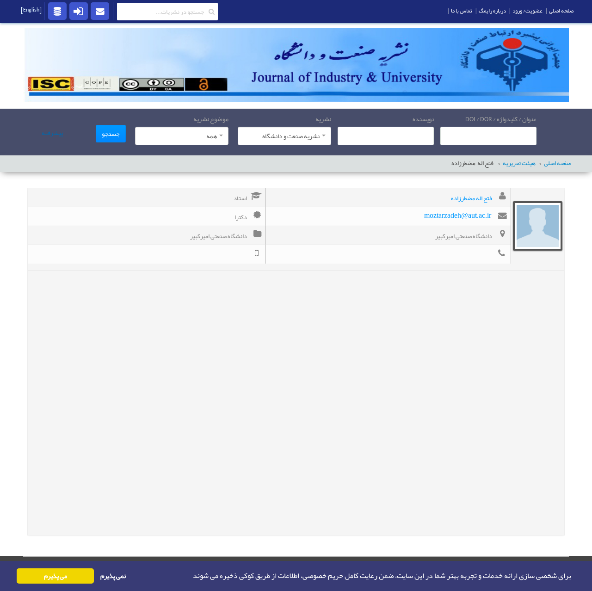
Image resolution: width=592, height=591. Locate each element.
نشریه (323, 118)
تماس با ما (461, 10)
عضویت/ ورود (527, 10)
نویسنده (423, 118)
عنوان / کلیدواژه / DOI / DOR (500, 118)
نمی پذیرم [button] (113, 576)
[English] (31, 9)
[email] (100, 10)
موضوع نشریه (210, 118)
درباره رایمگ (492, 10)
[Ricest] (57, 10)
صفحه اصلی (557, 163)
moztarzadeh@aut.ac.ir (457, 215)
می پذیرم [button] (55, 576)
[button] (190, 576)
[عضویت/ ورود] (78, 10)
